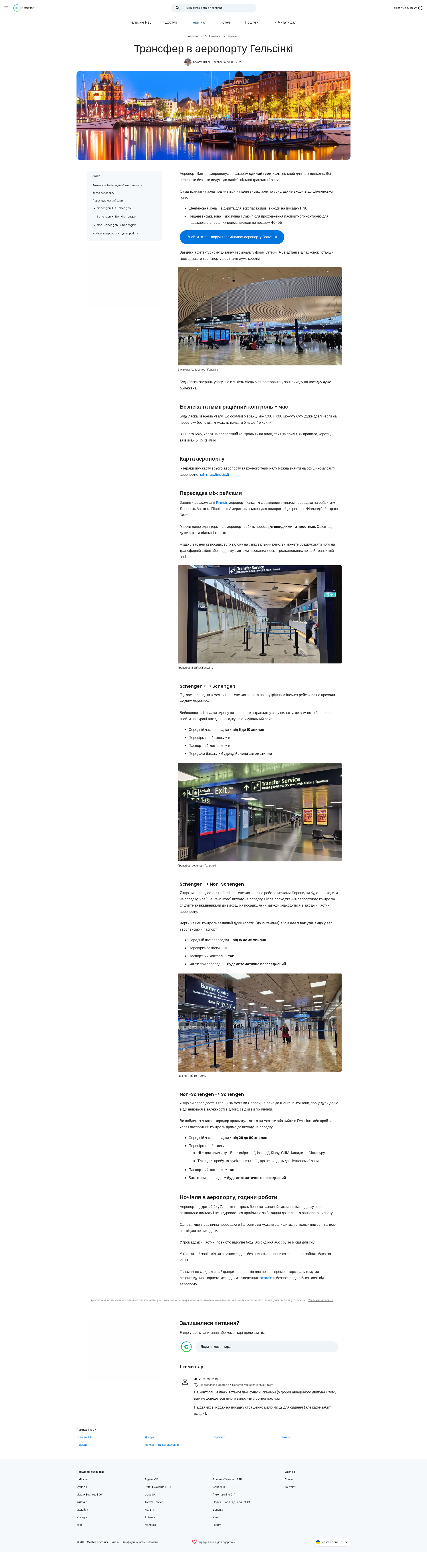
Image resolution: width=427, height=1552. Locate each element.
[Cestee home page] (23, 8)
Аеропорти (195, 36)
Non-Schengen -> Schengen (116, 225)
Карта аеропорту (103, 193)
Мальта (149, 1510)
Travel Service (154, 1502)
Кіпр (79, 1525)
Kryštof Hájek (201, 62)
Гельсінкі (214, 36)
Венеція (218, 1510)
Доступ (171, 22)
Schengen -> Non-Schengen (116, 216)
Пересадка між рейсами (108, 200)
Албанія (150, 1517)
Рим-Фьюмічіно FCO (158, 1487)
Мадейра (82, 1510)
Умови (115, 1542)
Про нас (290, 1479)
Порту (217, 1525)
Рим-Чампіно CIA (224, 1494)
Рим (215, 1517)
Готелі (226, 22)
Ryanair (82, 1487)
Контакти (290, 1487)
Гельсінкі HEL (140, 22)
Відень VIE (151, 1479)
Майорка (150, 1525)
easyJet (150, 1494)
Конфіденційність (134, 1542)
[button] (6, 8)
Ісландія (82, 1517)
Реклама (153, 1542)
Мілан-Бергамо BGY (90, 1494)
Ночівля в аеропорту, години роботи (115, 233)
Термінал (198, 22)
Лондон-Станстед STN (227, 1479)
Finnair (222, 502)
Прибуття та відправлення (162, 1445)
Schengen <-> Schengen (114, 208)
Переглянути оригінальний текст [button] (253, 1385)
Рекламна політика (320, 1300)
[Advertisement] (124, 277)
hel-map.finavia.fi (214, 474)
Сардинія (219, 1487)
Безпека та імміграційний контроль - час (118, 185)
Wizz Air (82, 1502)
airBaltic (82, 1479)
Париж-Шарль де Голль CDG (231, 1502)
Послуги (251, 22)
